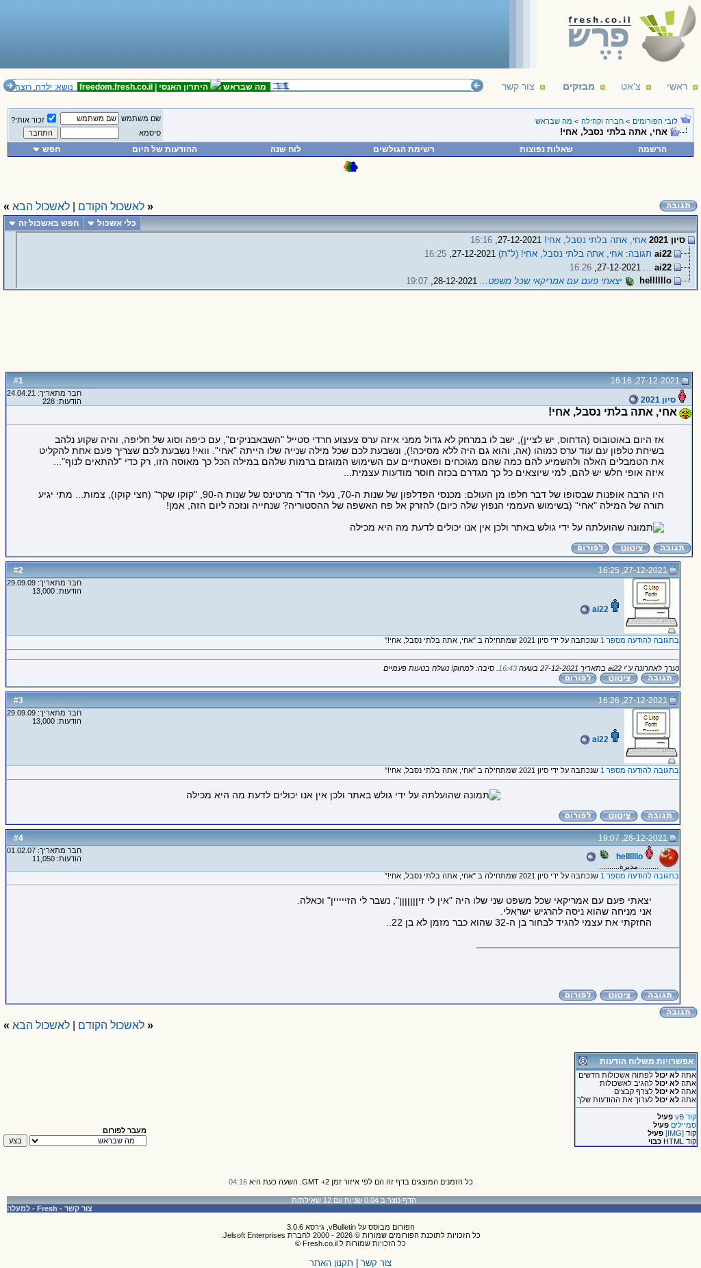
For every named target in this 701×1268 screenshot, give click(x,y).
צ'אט (631, 86)
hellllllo (628, 856)
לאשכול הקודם (111, 206)
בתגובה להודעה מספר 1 (639, 640)
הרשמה (652, 149)
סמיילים (683, 1125)
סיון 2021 (657, 400)
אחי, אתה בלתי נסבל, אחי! (595, 240)
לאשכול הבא (41, 206)
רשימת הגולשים (404, 149)
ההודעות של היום (164, 149)
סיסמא (150, 133)
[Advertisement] (254, 33)
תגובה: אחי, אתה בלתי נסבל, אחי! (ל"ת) (575, 254)
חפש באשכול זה (48, 223)
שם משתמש (141, 118)
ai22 (599, 609)
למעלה (18, 1208)
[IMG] (674, 1133)
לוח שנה (285, 149)
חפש (51, 149)
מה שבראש (553, 121)
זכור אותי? (27, 120)
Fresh (47, 1208)
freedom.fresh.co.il (120, 87)
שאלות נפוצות (546, 149)
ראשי (677, 86)
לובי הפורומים (655, 121)
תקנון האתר (331, 1263)
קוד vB (685, 1117)
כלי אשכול (116, 223)
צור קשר (518, 86)
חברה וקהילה (602, 121)
